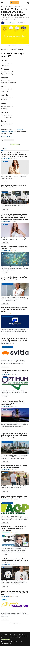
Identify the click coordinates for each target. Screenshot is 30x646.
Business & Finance (7, 316)
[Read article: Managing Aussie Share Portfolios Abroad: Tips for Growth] (15, 259)
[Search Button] (28, 2)
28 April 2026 (13, 406)
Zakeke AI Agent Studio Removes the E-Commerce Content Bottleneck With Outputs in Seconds (14, 560)
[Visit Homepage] (14, 2)
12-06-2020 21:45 (21, 22)
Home (2, 6)
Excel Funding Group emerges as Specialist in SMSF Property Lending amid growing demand (14, 309)
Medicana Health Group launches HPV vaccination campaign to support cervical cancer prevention (13, 402)
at (3, 253)
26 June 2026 (13, 313)
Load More (15, 623)
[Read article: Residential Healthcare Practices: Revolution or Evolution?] (15, 383)
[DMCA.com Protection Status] (15, 144)
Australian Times (6, 221)
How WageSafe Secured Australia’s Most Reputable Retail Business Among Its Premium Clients (13, 528)
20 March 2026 (15, 499)
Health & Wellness (7, 409)
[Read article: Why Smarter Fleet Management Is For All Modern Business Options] (15, 197)
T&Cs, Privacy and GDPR (6, 643)
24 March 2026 (14, 469)
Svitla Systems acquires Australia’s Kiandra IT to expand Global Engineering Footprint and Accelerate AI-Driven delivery (14, 340)
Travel (4, 599)
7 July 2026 (13, 221)
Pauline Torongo (6, 158)
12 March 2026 (15, 532)
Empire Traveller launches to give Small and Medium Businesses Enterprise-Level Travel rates (14, 592)
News (6, 6)
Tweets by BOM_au (6, 136)
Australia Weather (17, 6)
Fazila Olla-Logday (6, 250)
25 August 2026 (14, 158)
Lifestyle (4, 161)
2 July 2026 (14, 250)
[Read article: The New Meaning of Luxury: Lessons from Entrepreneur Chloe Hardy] (15, 289)
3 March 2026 (14, 564)
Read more (6, 180)
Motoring (5, 192)
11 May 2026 (13, 343)
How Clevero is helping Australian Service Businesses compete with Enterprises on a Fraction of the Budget (14, 435)
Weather (10, 6)
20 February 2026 (14, 596)
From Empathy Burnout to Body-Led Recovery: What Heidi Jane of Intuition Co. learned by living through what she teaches (14, 154)
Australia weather (9, 140)
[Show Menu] (2, 2)
